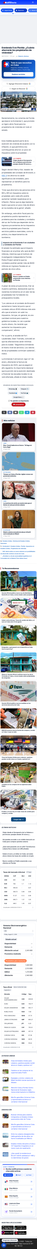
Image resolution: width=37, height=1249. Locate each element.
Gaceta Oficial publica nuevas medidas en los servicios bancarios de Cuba (16, 704)
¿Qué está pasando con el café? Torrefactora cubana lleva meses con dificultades (19, 848)
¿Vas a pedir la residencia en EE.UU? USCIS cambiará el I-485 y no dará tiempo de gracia (23, 1155)
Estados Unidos (7, 541)
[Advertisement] (18, 29)
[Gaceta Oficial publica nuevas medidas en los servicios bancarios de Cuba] (18, 691)
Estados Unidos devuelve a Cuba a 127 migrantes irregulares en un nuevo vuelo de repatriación (23, 1146)
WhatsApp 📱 (13, 389)
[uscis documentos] (6, 1154)
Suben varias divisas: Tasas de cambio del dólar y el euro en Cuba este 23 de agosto (18, 621)
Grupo (29, 1175)
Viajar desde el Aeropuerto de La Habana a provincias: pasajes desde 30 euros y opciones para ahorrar (18, 833)
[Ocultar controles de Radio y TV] (35, 589)
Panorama (3, 543)
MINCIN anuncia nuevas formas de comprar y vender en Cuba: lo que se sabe (18, 731)
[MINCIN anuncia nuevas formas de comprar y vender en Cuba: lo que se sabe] (18, 718)
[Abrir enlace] (6, 1062)
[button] (35, 595)
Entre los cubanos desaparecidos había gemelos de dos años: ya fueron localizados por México (22, 1136)
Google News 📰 (18, 397)
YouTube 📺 (24, 393)
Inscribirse (9, 1175)
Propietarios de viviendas (18, 548)
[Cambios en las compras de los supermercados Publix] (18, 773)
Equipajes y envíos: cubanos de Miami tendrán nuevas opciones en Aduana (23, 1080)
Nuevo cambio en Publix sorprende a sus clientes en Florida (17, 862)
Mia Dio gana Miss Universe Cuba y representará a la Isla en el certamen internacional (22, 1099)
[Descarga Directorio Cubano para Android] (20, 1229)
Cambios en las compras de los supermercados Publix (16, 785)
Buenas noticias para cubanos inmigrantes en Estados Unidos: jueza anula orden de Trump (22, 1117)
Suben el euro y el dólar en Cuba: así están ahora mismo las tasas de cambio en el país (18, 855)
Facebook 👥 (13, 393)
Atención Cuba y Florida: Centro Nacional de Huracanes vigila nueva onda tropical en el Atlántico (23, 1090)
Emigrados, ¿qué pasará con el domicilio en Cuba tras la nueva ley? (17, 648)
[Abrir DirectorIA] (3, 1245)
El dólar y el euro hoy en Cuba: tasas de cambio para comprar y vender (18, 812)
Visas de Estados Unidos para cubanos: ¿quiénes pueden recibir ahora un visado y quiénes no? (17, 758)
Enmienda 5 (6, 546)
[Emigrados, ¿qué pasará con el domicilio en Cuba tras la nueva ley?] (18, 635)
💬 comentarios (18, 404)
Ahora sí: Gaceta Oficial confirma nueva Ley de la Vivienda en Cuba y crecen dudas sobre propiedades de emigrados (18, 676)
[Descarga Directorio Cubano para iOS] (8, 1229)
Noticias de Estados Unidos (21, 541)
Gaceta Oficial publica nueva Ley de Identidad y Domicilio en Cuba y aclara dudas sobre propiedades (18, 594)
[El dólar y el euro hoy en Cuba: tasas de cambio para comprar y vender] (18, 800)
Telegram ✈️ (24, 389)
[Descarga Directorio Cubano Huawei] (20, 1234)
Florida (23, 546)
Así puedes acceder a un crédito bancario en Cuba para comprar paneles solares (19, 841)
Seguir (19, 1175)
